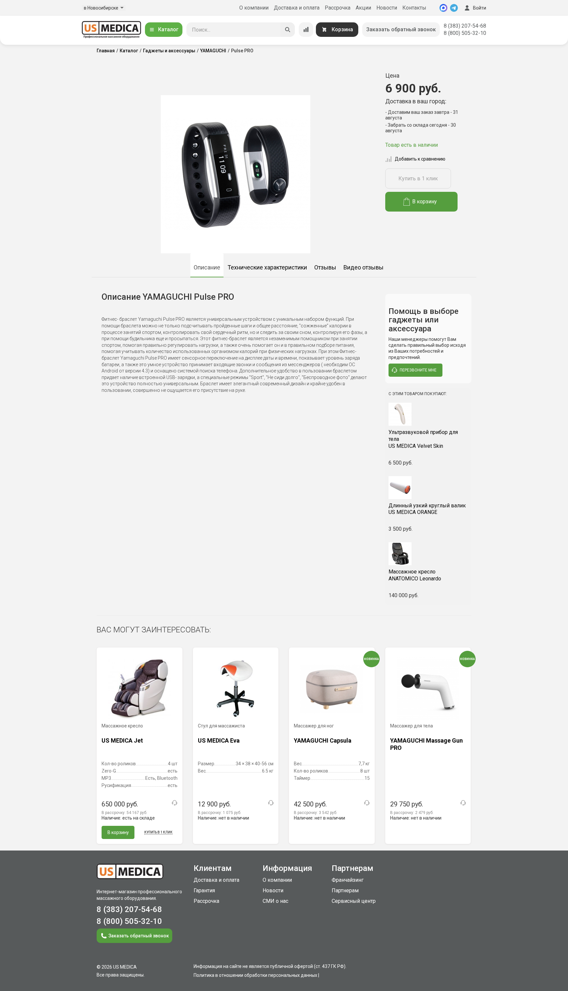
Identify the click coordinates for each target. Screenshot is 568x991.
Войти (479, 8)
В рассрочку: (124, 812)
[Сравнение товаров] (306, 29)
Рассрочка (337, 8)
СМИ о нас (275, 901)
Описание (207, 267)
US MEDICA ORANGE (427, 509)
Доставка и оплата (297, 8)
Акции (363, 8)
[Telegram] (454, 8)
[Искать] (287, 29)
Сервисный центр (354, 901)
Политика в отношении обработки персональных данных (255, 975)
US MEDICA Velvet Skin (423, 439)
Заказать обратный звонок (401, 29)
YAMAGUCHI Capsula (322, 740)
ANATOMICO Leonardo (415, 575)
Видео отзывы (363, 267)
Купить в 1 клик (418, 178)
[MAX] (443, 8)
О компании (254, 8)
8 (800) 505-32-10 (465, 33)
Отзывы (325, 267)
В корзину (424, 201)
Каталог (168, 29)
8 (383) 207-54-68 (465, 26)
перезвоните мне (418, 370)
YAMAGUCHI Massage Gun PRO (426, 744)
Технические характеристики (267, 267)
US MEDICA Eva (219, 740)
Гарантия (204, 890)
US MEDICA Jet (122, 740)
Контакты (414, 8)
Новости (386, 8)
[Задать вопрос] (174, 802)
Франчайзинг (348, 880)
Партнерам (345, 890)
